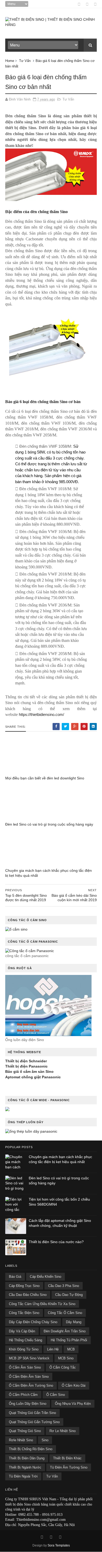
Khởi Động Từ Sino (23, 1349)
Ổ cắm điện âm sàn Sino (29, 1377)
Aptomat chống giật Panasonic (33, 1077)
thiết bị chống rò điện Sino (30, 1449)
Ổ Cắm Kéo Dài (74, 1385)
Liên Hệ (53, 1349)
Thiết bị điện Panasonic (26, 1066)
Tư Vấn (25, 61)
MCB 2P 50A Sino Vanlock (29, 1358)
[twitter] (95, 4)
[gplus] (87, 4)
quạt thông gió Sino (25, 1431)
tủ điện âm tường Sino (68, 1467)
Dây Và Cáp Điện (22, 1331)
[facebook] (79, 4)
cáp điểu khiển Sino (45, 1277)
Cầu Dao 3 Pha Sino (63, 1286)
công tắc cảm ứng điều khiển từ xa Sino (42, 1304)
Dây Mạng (73, 1322)
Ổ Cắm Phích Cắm (23, 1395)
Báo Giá (15, 1277)
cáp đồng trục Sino (24, 1286)
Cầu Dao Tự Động (69, 1295)
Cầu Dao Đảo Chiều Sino (28, 1295)
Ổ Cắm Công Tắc (62, 1367)
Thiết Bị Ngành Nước (25, 1467)
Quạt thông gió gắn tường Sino (34, 1422)
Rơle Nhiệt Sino (21, 1440)
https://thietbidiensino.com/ (41, 714)
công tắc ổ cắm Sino (65, 1313)
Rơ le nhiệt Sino (62, 1431)
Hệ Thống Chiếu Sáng (25, 1340)
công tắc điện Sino (24, 1313)
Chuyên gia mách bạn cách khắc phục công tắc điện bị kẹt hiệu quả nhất (48, 873)
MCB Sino (65, 1358)
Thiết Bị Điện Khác (67, 1458)
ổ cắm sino (55, 1395)
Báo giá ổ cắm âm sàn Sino (29, 1071)
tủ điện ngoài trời (23, 1476)
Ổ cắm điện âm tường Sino (31, 1385)
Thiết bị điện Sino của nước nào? (56, 1242)
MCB (71, 1349)
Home (9, 61)
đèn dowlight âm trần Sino (65, 1331)
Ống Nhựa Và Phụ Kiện (73, 1404)
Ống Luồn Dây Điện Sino (27, 1404)
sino (45, 1440)
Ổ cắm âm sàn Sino (25, 1367)
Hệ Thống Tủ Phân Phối (69, 1340)
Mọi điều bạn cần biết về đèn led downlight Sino (44, 778)
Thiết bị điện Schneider (26, 1061)
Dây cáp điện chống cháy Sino (33, 1322)
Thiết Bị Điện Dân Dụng (26, 1458)
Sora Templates (59, 1545)
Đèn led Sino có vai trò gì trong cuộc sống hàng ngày (49, 824)
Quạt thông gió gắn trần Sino (32, 1413)
